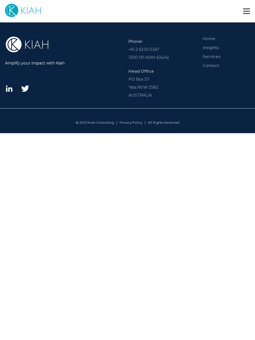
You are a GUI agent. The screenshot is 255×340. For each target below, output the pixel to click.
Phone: (135, 41)
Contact (211, 65)
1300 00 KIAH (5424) (148, 57)
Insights (211, 47)
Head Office (141, 71)
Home (209, 38)
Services (212, 56)
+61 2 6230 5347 (143, 49)
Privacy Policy (131, 122)
